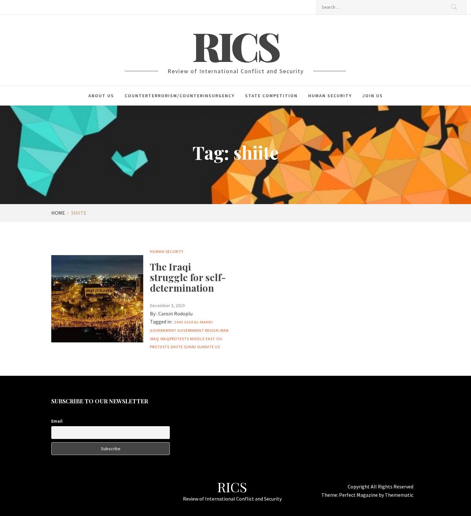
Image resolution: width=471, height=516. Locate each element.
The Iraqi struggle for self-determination (188, 277)
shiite (176, 346)
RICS (235, 45)
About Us (101, 96)
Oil (219, 338)
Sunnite (205, 346)
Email (56, 421)
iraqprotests (174, 338)
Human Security (330, 96)
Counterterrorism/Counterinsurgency (180, 96)
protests (159, 346)
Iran (224, 330)
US (217, 346)
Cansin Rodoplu (175, 313)
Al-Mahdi (203, 322)
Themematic (399, 495)
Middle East (202, 338)
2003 (178, 322)
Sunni (190, 346)
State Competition (271, 96)
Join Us (372, 96)
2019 (188, 322)
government (163, 330)
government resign (198, 330)
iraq (154, 338)
